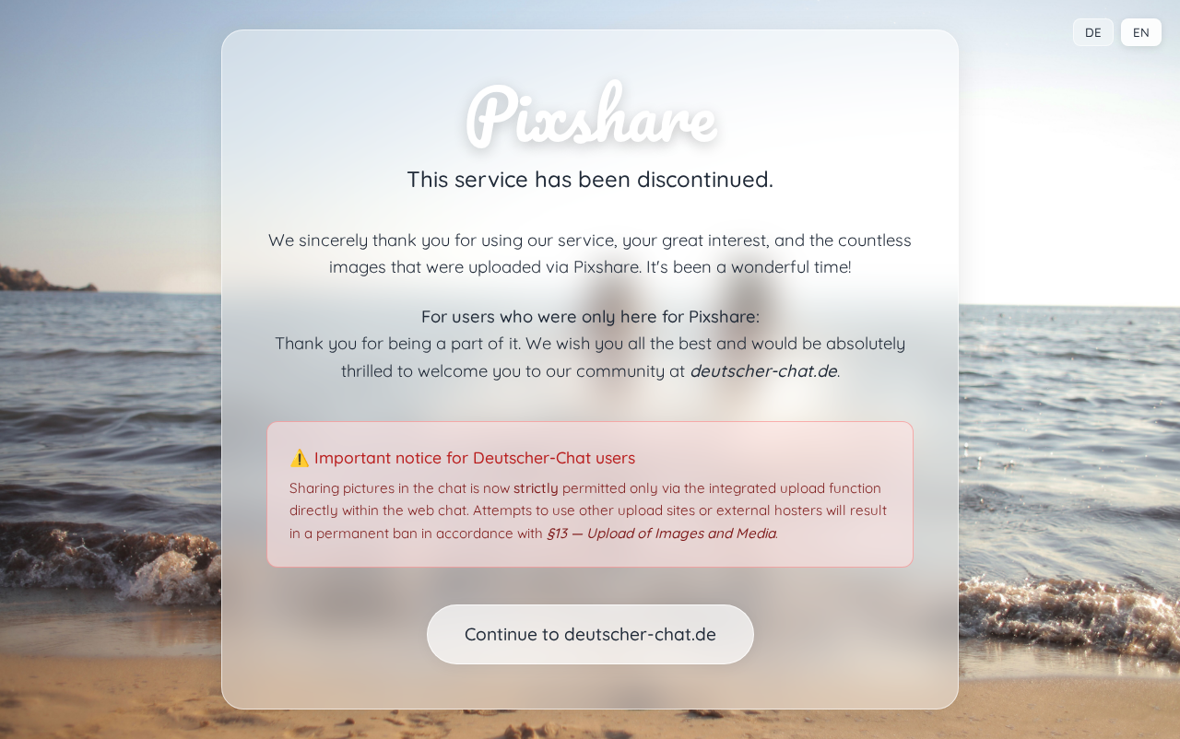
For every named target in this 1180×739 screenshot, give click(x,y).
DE (1093, 32)
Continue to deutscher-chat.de (590, 634)
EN (1141, 32)
